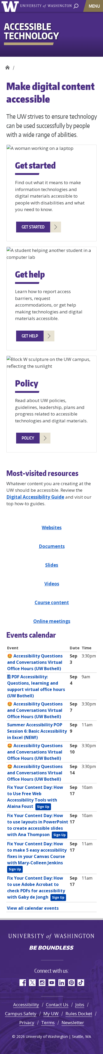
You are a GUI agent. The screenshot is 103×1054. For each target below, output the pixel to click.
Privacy (26, 1022)
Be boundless (51, 948)
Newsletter (73, 1022)
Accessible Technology (7, 66)
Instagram (41, 982)
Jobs (79, 1004)
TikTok (81, 982)
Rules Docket (78, 1013)
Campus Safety (20, 1013)
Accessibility (26, 1004)
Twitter (32, 982)
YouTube (51, 982)
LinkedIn (61, 982)
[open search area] (76, 5)
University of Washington (11, 6)
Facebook (22, 982)
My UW (51, 1013)
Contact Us (57, 1004)
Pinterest (71, 982)
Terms (48, 1022)
